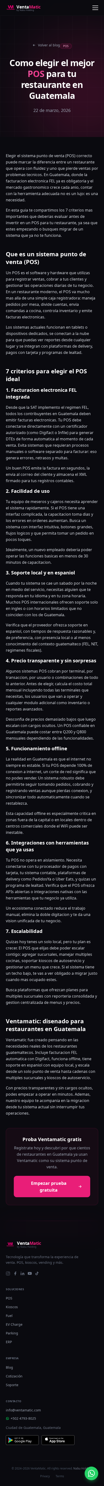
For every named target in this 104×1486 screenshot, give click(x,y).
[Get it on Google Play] (22, 1440)
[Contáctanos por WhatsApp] (91, 1473)
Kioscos (12, 1307)
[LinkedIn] (22, 1273)
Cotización (14, 1376)
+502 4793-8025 (23, 1418)
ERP (9, 1342)
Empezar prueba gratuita (49, 1186)
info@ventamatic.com (23, 1410)
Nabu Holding (82, 1468)
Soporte (12, 1385)
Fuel (9, 1315)
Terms (60, 1476)
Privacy (45, 1476)
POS (9, 1298)
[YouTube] (30, 1273)
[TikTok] (37, 1273)
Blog (9, 1367)
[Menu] (95, 8)
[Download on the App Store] (58, 1440)
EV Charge (14, 1324)
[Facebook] (15, 1273)
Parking (12, 1333)
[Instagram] (8, 1273)
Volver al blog (49, 45)
